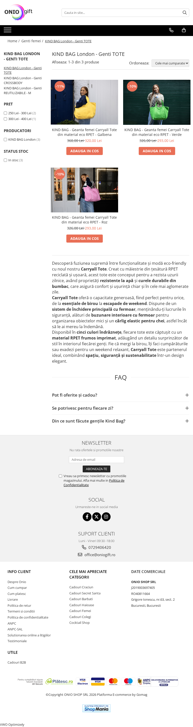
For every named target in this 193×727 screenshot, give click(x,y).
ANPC (12, 623)
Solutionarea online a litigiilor (29, 635)
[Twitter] (96, 516)
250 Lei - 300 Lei (19, 113)
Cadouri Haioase (81, 605)
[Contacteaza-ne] (171, 30)
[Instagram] (106, 516)
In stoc (13, 160)
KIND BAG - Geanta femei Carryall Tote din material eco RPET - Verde (156, 132)
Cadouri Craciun (81, 587)
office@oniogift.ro (99, 554)
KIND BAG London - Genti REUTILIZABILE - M (23, 90)
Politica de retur (19, 605)
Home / (14, 41)
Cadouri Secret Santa (85, 593)
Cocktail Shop (79, 622)
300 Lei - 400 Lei (19, 119)
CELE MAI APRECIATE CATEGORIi (88, 574)
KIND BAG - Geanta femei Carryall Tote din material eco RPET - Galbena (84, 132)
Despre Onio (17, 582)
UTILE (13, 652)
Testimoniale (17, 641)
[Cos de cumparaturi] (183, 30)
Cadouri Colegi (80, 617)
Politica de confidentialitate (28, 617)
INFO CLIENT (19, 571)
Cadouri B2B (17, 662)
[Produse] (8, 31)
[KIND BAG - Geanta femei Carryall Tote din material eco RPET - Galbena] (84, 102)
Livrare (13, 599)
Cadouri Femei (80, 610)
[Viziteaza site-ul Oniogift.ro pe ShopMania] (96, 708)
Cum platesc (17, 593)
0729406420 (99, 547)
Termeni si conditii (21, 611)
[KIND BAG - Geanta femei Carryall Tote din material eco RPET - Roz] (84, 190)
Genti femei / (32, 41)
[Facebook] (87, 516)
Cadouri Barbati (81, 599)
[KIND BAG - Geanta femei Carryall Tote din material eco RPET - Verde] (156, 102)
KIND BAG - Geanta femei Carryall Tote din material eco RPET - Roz (84, 219)
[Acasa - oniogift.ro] (29, 12)
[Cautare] (184, 13)
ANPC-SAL (15, 629)
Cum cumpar (17, 587)
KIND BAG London (22, 139)
